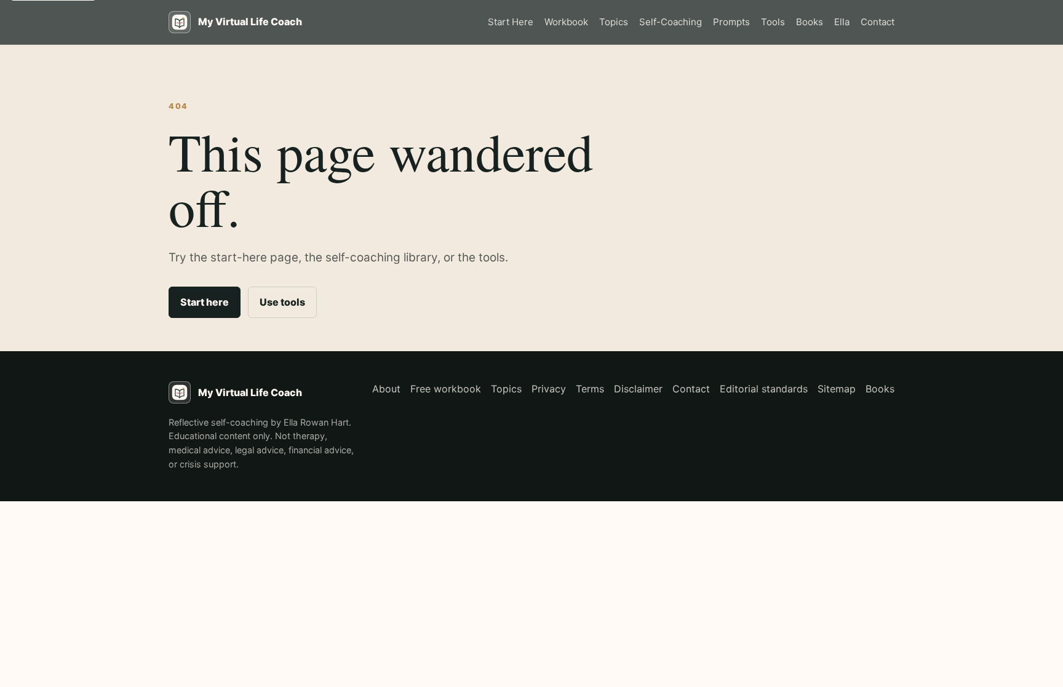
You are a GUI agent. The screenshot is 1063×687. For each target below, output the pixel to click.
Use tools (282, 302)
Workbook (566, 22)
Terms (590, 389)
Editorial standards (764, 389)
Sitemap (837, 389)
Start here (204, 302)
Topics (613, 22)
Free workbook (445, 389)
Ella (842, 22)
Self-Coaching (670, 22)
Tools (773, 22)
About (386, 389)
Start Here (510, 22)
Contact (877, 22)
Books (809, 22)
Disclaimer (638, 389)
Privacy (549, 389)
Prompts (731, 22)
